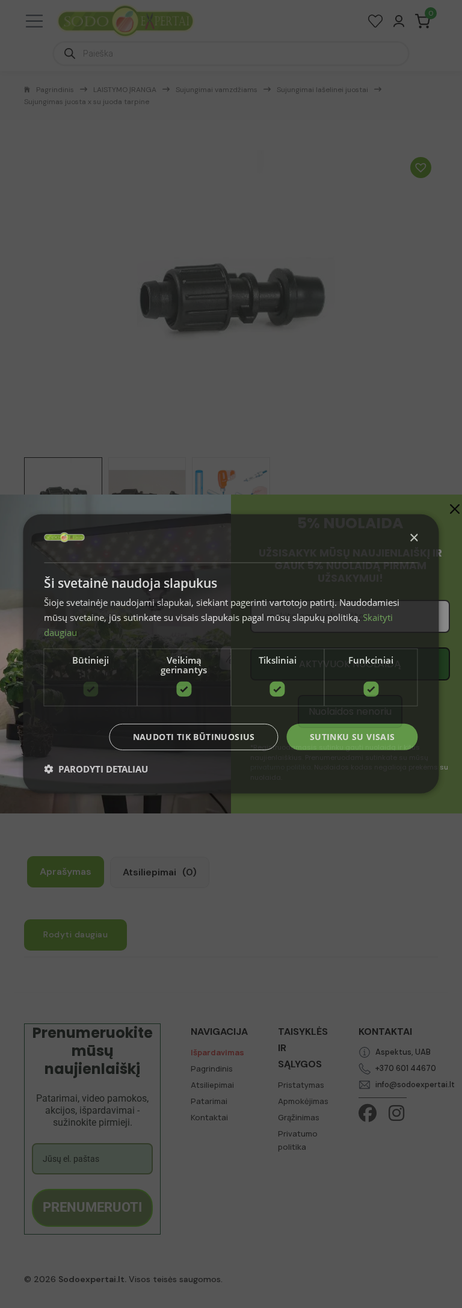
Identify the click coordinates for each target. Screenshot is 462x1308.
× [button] (413, 537)
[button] (96, 769)
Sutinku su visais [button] (352, 736)
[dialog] (231, 654)
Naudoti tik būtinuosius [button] (194, 736)
